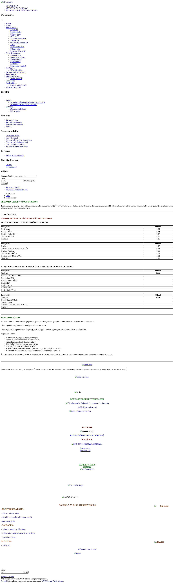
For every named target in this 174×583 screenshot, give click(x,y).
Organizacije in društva (19, 42)
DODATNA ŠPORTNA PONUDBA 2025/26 (27, 103)
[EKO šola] (14, 107)
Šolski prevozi (11, 74)
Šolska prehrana (12, 120)
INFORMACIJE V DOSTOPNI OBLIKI (21, 10)
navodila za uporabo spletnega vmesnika (17, 517)
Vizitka (8, 25)
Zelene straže (15, 111)
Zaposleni (14, 30)
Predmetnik (14, 40)
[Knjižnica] (14, 68)
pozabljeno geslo (9, 537)
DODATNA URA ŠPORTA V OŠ (23, 105)
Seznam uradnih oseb (18, 85)
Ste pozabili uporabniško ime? (17, 190)
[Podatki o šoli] (17, 28)
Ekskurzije (14, 64)
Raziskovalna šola (17, 47)
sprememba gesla (8, 521)
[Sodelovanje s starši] (21, 77)
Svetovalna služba (12, 136)
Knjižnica (9, 68)
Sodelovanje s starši (13, 77)
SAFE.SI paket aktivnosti (87, 407)
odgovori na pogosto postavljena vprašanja (19, 533)
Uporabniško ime (7, 176)
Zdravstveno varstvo (18, 38)
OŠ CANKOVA (12, 6)
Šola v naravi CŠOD (18, 66)
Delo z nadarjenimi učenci (15, 144)
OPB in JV (14, 36)
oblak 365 (6, 545)
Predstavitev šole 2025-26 (15, 72)
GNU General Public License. (53, 581)
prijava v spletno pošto (10, 513)
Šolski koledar (15, 32)
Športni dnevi (15, 62)
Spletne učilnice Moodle (15, 155)
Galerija (9, 165)
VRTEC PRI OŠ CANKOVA (17, 8)
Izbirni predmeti (16, 79)
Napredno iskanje (7, 577)
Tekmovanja (15, 49)
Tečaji (12, 45)
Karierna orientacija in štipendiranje (19, 140)
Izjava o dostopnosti (13, 87)
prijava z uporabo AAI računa (14, 529)
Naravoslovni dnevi (17, 57)
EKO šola (9, 107)
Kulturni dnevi (15, 55)
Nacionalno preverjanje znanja (17, 146)
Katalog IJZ (10, 83)
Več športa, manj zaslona (87, 549)
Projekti (8, 100)
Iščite (3, 570)
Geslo (3, 178)
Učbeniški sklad (16, 70)
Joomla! (4, 581)
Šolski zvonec (15, 34)
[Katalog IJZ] (15, 83)
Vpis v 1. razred (12, 138)
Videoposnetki (11, 167)
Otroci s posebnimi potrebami (17, 142)
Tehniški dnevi (15, 60)
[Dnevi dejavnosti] (19, 53)
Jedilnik (8, 127)
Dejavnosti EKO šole (18, 109)
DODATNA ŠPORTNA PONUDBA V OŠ (87, 435)
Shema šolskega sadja (14, 122)
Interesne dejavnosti (17, 51)
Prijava (4, 183)
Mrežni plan (10, 81)
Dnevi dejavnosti (12, 53)
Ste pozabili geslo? (13, 187)
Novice (8, 23)
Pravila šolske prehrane (14, 124)
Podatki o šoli (11, 28)
